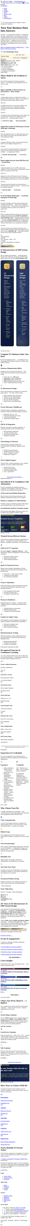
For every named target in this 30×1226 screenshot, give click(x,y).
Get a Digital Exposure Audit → (15, 1080)
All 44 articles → (15, 994)
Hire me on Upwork (11, 48)
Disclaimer (6, 1179)
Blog (5, 15)
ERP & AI (6, 1198)
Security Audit (7, 14)
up (6, 1170)
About (5, 9)
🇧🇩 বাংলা (24, 3)
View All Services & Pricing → (15, 477)
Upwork (3, 4)
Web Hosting (7, 1200)
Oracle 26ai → (18, 190)
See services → (24, 154)
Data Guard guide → (21, 120)
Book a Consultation (6, 47)
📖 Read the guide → (6, 190)
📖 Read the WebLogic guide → (9, 154)
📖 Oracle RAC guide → (7, 120)
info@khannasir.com (20, 1)
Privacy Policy (7, 1176)
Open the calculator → (7, 1026)
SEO (5, 1201)
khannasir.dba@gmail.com (21, 1210)
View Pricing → (6, 341)
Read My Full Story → (6, 935)
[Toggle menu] (1, 21)
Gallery (6, 17)
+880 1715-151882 (7, 1)
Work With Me (7, 18)
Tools (5, 12)
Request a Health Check (17, 47)
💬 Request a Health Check (20, 1159)
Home (5, 8)
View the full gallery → (15, 957)
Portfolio (6, 11)
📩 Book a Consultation (7, 1159)
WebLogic (6, 1197)
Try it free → (4, 1042)
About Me (6, 1186)
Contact (6, 1189)
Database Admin (8, 1195)
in (27, 3)
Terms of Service (8, 1177)
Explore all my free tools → (15, 1062)
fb (28, 3)
